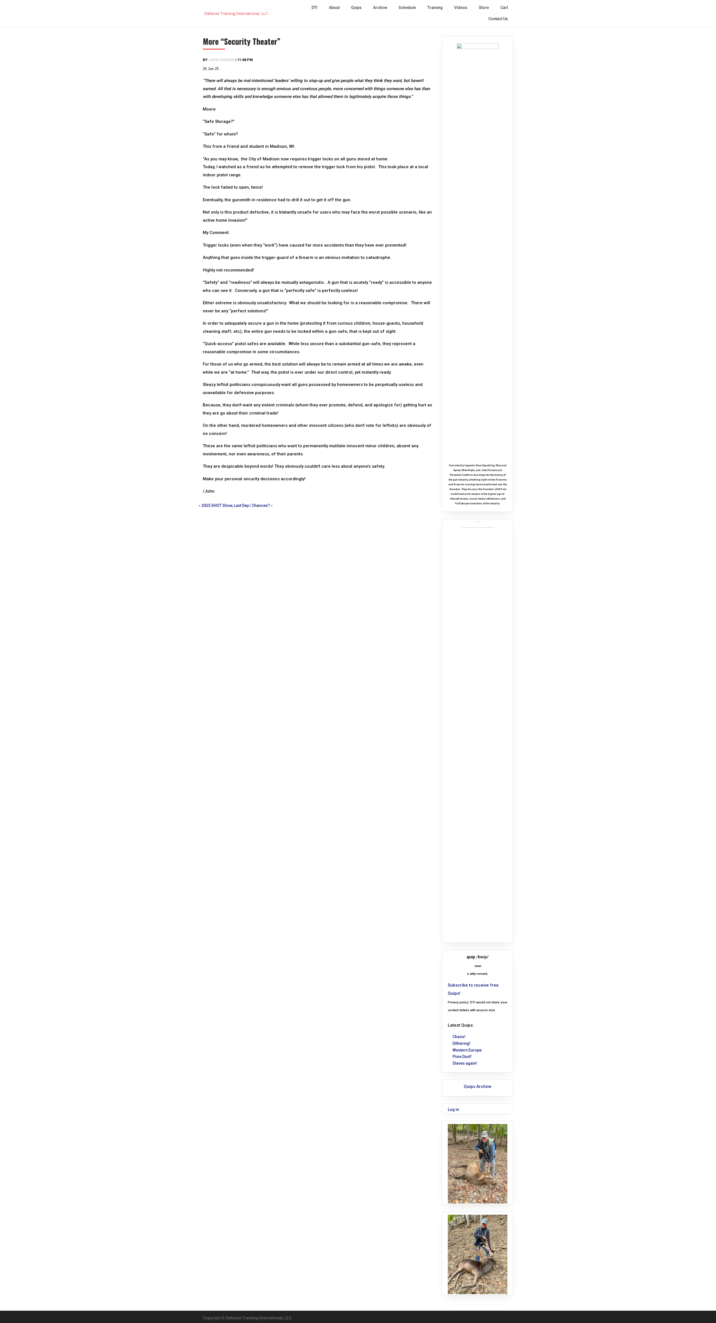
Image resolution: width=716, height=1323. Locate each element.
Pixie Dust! (462, 1056)
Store (484, 7)
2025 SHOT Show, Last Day (225, 505)
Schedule (407, 7)
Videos (460, 7)
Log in (453, 1109)
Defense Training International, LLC (259, 1318)
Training (435, 7)
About (334, 7)
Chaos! (459, 1036)
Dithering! (461, 1043)
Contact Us (498, 19)
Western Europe (467, 1050)
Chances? (261, 505)
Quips (356, 7)
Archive (380, 7)
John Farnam (221, 60)
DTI (314, 7)
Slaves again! (465, 1063)
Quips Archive (477, 1086)
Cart (504, 7)
